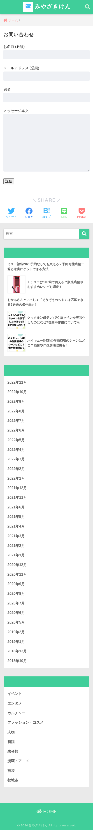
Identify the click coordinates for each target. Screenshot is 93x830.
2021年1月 (16, 555)
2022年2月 (16, 469)
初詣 (11, 742)
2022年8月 (16, 411)
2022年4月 (16, 450)
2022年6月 (16, 430)
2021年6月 (16, 507)
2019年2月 (16, 632)
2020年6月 (16, 613)
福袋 (11, 770)
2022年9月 (16, 401)
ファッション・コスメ (25, 722)
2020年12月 (17, 565)
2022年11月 (17, 382)
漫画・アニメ (18, 761)
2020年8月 (16, 593)
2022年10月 (17, 392)
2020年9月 (16, 584)
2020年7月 (16, 603)
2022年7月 (16, 421)
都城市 (12, 780)
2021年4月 (16, 526)
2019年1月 (16, 642)
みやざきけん (52, 6)
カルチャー (16, 713)
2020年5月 (16, 622)
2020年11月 (17, 574)
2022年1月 (16, 478)
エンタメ (14, 703)
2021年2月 (16, 546)
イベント (14, 694)
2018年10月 (17, 661)
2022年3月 (16, 459)
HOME (49, 811)
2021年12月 (17, 488)
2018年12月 (17, 651)
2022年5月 (16, 440)
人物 (11, 732)
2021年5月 (16, 517)
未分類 (12, 751)
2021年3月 (16, 536)
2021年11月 (17, 497)
